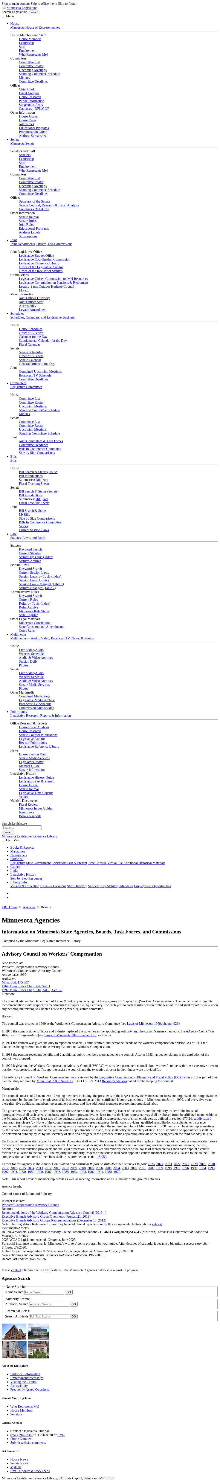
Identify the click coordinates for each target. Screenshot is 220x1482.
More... (24, 290)
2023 (168, 1164)
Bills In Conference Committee (40, 449)
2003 (125, 1168)
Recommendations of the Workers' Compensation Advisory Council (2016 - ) (54, 1212)
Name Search (14, 1292)
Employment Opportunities (152, 886)
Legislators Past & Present (36, 781)
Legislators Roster (31, 762)
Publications (18, 712)
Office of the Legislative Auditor (41, 267)
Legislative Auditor (32, 739)
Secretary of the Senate (34, 201)
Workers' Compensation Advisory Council (30, 1205)
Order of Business (31, 333)
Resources (35, 878)
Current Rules (28, 599)
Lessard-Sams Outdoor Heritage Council (46, 286)
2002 (133, 1168)
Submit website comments (28, 1442)
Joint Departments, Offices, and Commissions (41, 244)
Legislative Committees (26, 387)
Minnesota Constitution (34, 623)
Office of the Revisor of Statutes (41, 271)
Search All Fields (17, 1316)
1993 (211, 1168)
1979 (116, 1172)
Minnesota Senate (22, 143)
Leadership (26, 43)
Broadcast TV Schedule (35, 375)
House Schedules (30, 329)
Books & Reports (22, 847)
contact (16, 1270)
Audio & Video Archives (36, 657)
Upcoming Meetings (33, 70)
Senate (14, 139)
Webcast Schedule (31, 654)
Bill (38, 480)
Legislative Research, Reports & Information (40, 715)
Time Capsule (97, 863)
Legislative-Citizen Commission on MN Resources (53, 279)
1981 (99, 1172)
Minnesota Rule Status (34, 611)
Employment (27, 50)
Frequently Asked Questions (29, 1389)
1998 (168, 1168)
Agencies (29, 907)
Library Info (18, 882)
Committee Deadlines (33, 81)
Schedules (17, 313)
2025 (151, 1164)
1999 (159, 1168)
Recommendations (114, 1081)
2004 (116, 1168)
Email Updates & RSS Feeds (30, 1471)
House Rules (27, 120)
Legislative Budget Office (36, 255)
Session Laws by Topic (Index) (40, 576)
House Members (30, 39)
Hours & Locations (53, 886)
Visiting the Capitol (23, 1382)
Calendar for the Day (33, 336)
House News (19, 1459)
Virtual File (115, 863)
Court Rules (27, 630)
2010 (65, 1168)
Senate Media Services (34, 684)
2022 (177, 1164)
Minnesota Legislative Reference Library (29, 836)
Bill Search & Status (32, 510)
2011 (56, 1168)
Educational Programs (34, 128)
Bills (13, 456)
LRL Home (9, 907)
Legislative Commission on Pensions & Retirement (53, 282)
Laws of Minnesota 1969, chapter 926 (153, 1023)
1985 (65, 1172)
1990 (22, 1172)
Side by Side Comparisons (37, 452)
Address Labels (29, 232)
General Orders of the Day (37, 364)
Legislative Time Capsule (36, 793)
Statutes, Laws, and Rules (27, 538)
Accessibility (27, 306)
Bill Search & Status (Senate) (38, 491)
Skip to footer (67, 3)
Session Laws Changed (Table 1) (41, 584)
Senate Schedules (31, 352)
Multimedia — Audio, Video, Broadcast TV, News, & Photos (52, 638)
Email (61, 1435)
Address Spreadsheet (33, 135)
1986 (56, 1172)
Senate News (19, 1463)
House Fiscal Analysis (34, 727)
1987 (48, 1172)
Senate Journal (29, 217)
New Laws (26, 812)
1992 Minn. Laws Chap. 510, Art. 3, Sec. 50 (32, 990)
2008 (82, 1168)
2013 (39, 1168)
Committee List (29, 62)
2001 (142, 1168)
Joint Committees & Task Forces (41, 441)
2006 (99, 1168)
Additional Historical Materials (144, 863)
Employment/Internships (26, 1378)
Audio (39, 650)
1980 (108, 1172)
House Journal (28, 116)
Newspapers (18, 855)
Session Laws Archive (34, 580)
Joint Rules (26, 124)
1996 (185, 1168)
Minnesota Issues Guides (36, 808)
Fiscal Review (28, 804)
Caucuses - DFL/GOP (34, 108)
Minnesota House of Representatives (35, 27)
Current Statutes (30, 553)
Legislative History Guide (36, 777)
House (14, 23)
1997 (176, 1168)
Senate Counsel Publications (38, 735)
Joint (13, 240)
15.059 (102, 1157)
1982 (91, 1172)
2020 (194, 1164)
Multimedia (18, 634)
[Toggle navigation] (3, 17)
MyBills (24, 514)
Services (93, 886)
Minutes (24, 77)
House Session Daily (33, 754)
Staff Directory (77, 886)
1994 (202, 1168)
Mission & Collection (24, 886)
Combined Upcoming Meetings (40, 371)
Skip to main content (16, 3)
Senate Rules (28, 221)
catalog (157, 1224)
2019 (202, 1164)
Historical (16, 859)
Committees (18, 383)
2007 (90, 1168)
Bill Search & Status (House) (38, 472)
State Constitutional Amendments (41, 626)
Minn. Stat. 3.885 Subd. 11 (55, 1081)
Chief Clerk (27, 89)
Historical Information (25, 1374)
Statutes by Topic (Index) (36, 557)
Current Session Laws (34, 530)
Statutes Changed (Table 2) (37, 588)
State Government (38, 863)
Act (45, 480)
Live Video (26, 650)
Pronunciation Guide (33, 132)
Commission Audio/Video (36, 708)
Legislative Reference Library (39, 263)
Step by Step (19, 878)
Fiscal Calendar (29, 344)
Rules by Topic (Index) (34, 603)
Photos (23, 665)
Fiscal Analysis (29, 93)
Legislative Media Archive (37, 700)
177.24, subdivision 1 (197, 1118)
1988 (39, 1172)
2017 (5, 1168)
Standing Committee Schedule (39, 74)
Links (14, 870)
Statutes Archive (30, 561)
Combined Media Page (34, 696)
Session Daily (28, 661)
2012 (48, 1168)
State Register (28, 615)
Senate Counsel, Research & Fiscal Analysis (49, 205)
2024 (159, 1164)
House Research (30, 97)
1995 (194, 1168)
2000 (151, 1168)
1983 (82, 1172)
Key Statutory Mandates (116, 886)
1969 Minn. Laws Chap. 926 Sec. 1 (26, 986)
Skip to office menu (44, 3)
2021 (185, 1164)
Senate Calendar (30, 360)
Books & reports (30, 816)
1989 (31, 1172)
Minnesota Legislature (22, 8)
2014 (31, 1168)
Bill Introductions (31, 476)
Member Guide (29, 766)
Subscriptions (28, 236)
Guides (15, 867)
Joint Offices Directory (34, 298)
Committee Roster (31, 66)
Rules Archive (28, 607)
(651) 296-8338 (21, 1435)
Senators (25, 155)
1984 (73, 1172)
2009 (73, 1168)
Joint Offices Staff (31, 302)
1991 (13, 1172)
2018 (211, 1164)
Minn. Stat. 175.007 (15, 982)
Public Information (31, 101)
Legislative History (23, 874)
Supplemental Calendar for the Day (43, 340)
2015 (22, 1168)
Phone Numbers (21, 1439)
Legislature (17, 863)
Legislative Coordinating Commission (44, 259)
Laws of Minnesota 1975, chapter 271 (70, 1035)
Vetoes (23, 526)
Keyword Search (30, 549)
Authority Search (17, 1304)
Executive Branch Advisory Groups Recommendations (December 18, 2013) (54, 1220)
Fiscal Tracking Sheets (34, 483)
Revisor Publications (33, 742)
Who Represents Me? (33, 54)
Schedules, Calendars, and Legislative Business (42, 317)
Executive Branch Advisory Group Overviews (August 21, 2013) (46, 1216)
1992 (5, 1172)
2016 (13, 1168)
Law (13, 534)
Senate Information (32, 769)
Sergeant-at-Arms (31, 105)
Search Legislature (14, 12)
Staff (22, 47)
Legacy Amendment (32, 309)
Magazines (17, 851)
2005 (108, 1168)
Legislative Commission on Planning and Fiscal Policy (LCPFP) (142, 1077)
